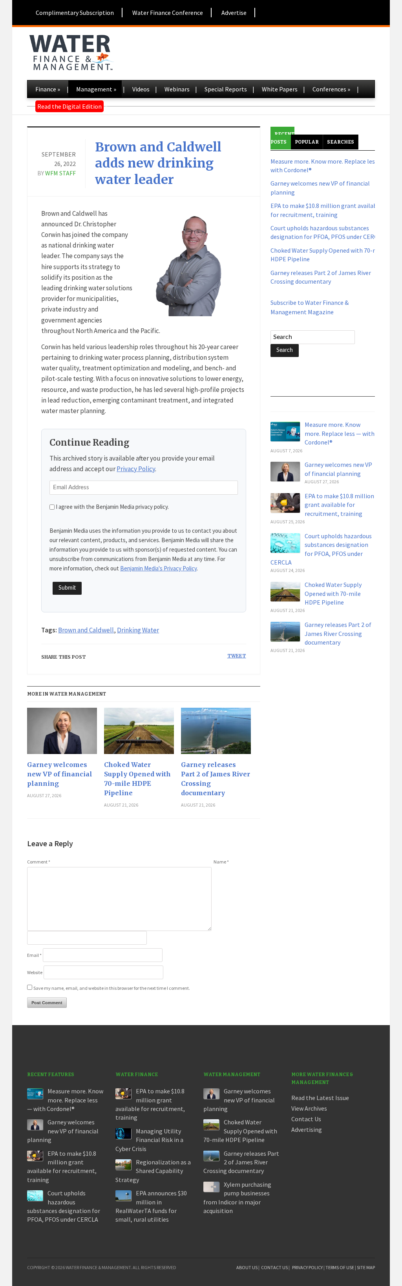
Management (96, 89)
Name (221, 862)
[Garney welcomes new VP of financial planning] (62, 734)
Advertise (234, 12)
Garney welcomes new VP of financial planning (59, 774)
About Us (247, 1267)
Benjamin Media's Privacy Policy (158, 568)
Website (34, 972)
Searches (340, 142)
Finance (47, 89)
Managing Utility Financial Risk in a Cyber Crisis (149, 1140)
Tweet (236, 656)
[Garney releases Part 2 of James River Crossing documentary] (216, 734)
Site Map (366, 1267)
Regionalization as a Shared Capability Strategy (153, 1171)
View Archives (309, 1108)
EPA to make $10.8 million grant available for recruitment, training (339, 504)
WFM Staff (60, 173)
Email (34, 955)
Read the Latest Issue (320, 1098)
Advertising (306, 1129)
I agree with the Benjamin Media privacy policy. (112, 506)
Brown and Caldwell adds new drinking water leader (158, 163)
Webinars (177, 89)
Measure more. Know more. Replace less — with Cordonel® (340, 433)
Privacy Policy (136, 468)
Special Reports (226, 89)
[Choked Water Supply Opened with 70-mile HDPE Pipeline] (139, 734)
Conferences (331, 89)
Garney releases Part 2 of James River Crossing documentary (215, 779)
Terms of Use (339, 1267)
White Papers (280, 89)
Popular (307, 142)
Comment (38, 862)
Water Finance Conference (167, 12)
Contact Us (306, 1119)
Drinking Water (138, 630)
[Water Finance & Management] (71, 51)
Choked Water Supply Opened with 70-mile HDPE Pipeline (137, 779)
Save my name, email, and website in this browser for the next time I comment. (111, 988)
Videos (141, 89)
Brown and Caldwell (86, 630)
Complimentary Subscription (75, 12)
